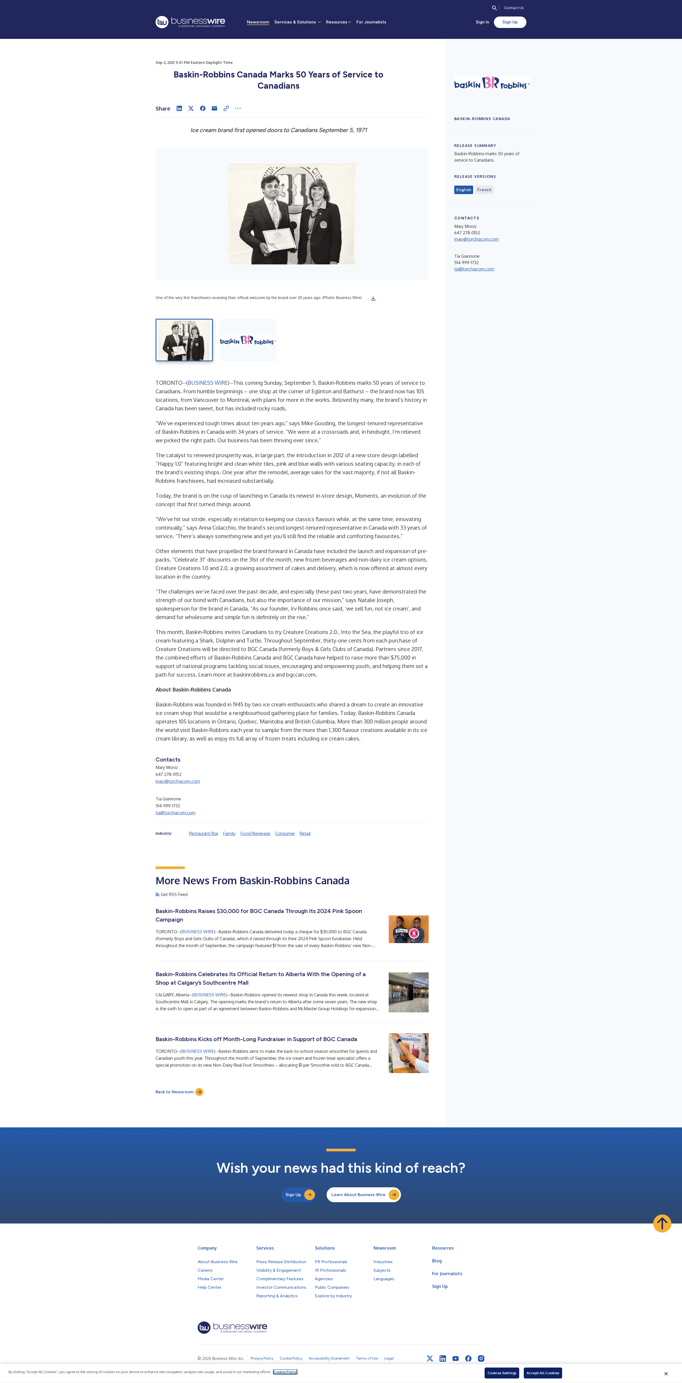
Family (229, 833)
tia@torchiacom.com (176, 812)
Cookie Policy (285, 1372)
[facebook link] (468, 1358)
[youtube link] (455, 1358)
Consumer (285, 833)
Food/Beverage (255, 833)
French (484, 189)
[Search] (494, 8)
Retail (305, 833)
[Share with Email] (214, 108)
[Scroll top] (662, 1223)
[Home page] (190, 22)
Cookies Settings (502, 1373)
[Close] (666, 1373)
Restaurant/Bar (203, 833)
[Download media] (373, 298)
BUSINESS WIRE (208, 382)
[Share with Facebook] (202, 108)
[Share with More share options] (238, 108)
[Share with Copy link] (226, 108)
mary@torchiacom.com (178, 781)
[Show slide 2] (248, 340)
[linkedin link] (443, 1358)
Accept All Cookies (543, 1373)
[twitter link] (430, 1358)
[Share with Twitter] (191, 108)
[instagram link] (481, 1358)
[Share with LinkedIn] (179, 108)
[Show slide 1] (184, 340)
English (463, 189)
